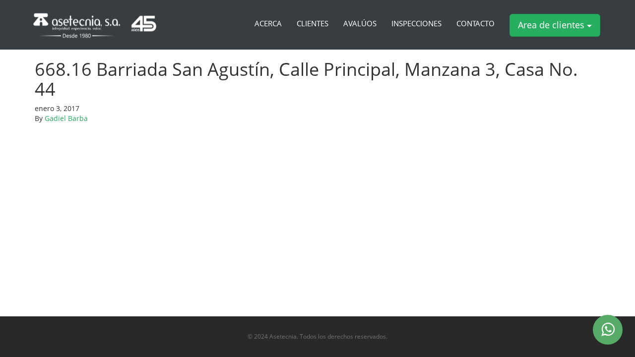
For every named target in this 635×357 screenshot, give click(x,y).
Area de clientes (552, 25)
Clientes (312, 24)
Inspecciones (416, 24)
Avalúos (360, 24)
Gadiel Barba (66, 118)
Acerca (268, 24)
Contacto (475, 24)
